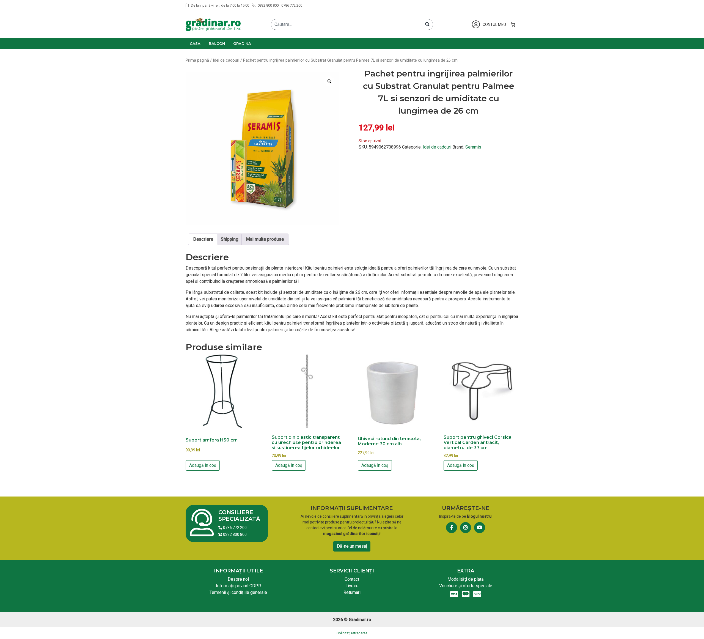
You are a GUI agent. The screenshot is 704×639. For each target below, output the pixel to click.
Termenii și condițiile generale (238, 592)
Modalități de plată (465, 579)
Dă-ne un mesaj (352, 546)
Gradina (242, 43)
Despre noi (238, 579)
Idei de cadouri (226, 60)
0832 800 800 (268, 5)
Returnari (352, 592)
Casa (195, 43)
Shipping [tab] (229, 239)
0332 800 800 (234, 534)
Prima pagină (197, 60)
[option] (262, 148)
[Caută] (427, 24)
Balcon (217, 43)
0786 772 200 (291, 5)
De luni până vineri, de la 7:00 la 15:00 (219, 5)
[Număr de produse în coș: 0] (512, 24)
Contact (352, 579)
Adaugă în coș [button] (202, 465)
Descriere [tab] (203, 239)
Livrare (352, 585)
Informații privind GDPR (238, 585)
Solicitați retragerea (352, 633)
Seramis (473, 147)
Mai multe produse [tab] (265, 239)
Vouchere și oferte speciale (465, 585)
